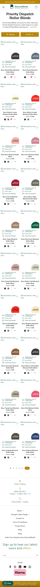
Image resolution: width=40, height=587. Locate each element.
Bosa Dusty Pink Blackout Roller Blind (10, 282)
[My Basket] (36, 7)
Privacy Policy (20, 526)
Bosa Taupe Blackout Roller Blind (10, 240)
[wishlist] (17, 43)
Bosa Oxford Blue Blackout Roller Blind (10, 71)
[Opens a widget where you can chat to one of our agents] (7, 583)
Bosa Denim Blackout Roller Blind (30, 71)
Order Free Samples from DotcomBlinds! (20, 537)
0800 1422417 (20, 491)
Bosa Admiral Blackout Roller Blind (30, 451)
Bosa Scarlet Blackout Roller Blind (10, 324)
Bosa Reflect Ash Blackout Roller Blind (30, 282)
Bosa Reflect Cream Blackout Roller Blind (10, 113)
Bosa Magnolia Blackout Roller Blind (30, 324)
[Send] (36, 555)
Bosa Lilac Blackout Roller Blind (30, 155)
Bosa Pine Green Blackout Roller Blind (30, 240)
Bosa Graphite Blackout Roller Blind (10, 451)
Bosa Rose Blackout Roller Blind (10, 155)
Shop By (11, 34)
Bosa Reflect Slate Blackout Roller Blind (30, 198)
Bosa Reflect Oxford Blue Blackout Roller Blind (30, 367)
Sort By (28, 34)
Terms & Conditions (20, 522)
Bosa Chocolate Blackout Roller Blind (10, 367)
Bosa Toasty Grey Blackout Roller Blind (10, 409)
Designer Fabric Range (19, 514)
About (19, 511)
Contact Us (20, 518)
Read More (33, 27)
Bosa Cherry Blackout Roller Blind (10, 198)
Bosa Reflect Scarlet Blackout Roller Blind (30, 113)
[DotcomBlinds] (19, 6)
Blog (20, 534)
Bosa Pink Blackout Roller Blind (30, 409)
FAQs (20, 530)
